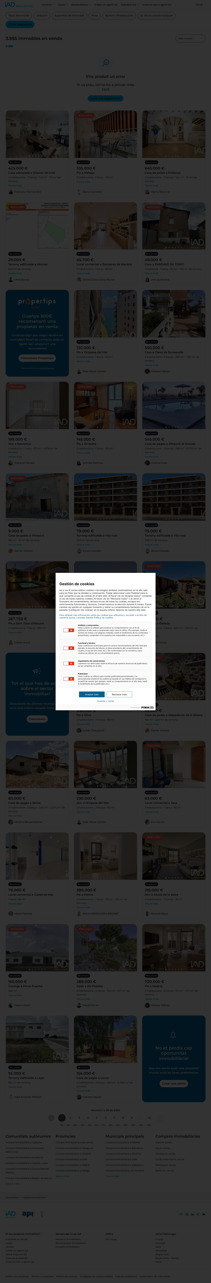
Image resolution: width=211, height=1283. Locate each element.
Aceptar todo (92, 694)
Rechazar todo (119, 694)
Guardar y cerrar (105, 701)
